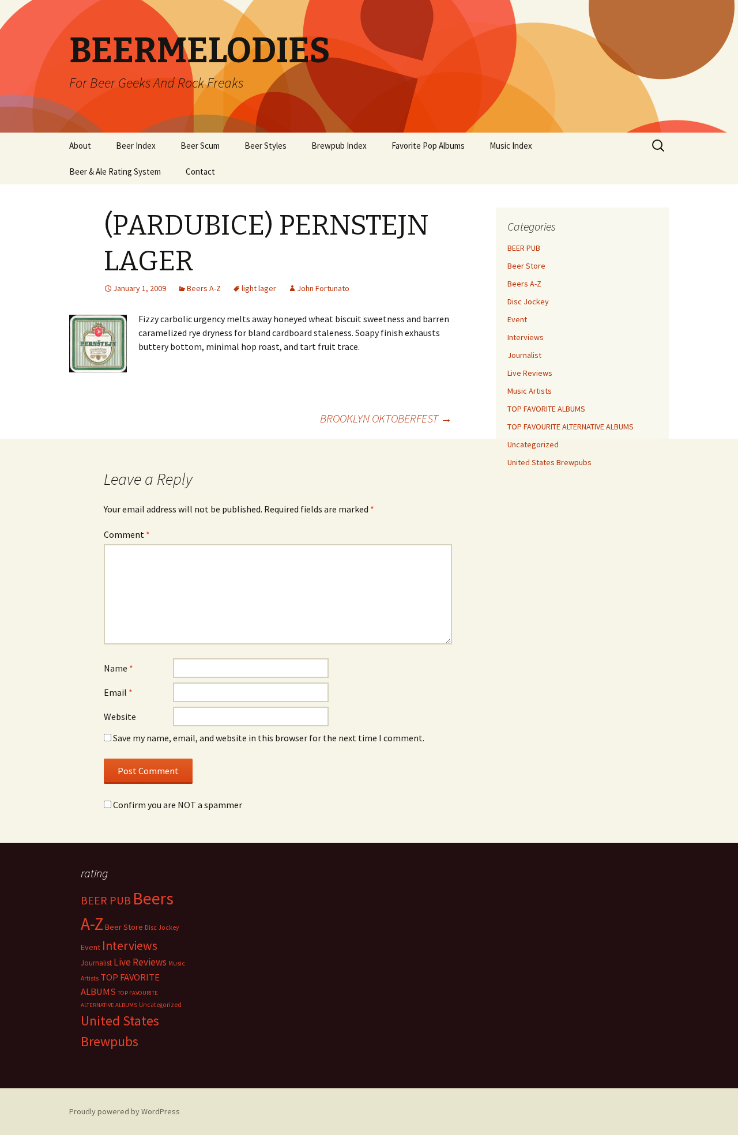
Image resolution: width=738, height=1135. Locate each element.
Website (120, 716)
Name (118, 668)
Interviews (525, 337)
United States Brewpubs (549, 462)
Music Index (511, 145)
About (80, 145)
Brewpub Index (339, 145)
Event (517, 319)
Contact (200, 171)
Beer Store (526, 266)
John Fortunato (323, 288)
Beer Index (136, 145)
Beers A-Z (204, 288)
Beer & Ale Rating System (115, 171)
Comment (127, 534)
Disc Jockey (528, 301)
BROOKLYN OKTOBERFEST (386, 418)
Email (118, 692)
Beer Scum (200, 145)
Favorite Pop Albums (428, 145)
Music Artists (529, 391)
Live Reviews (529, 373)
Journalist (524, 355)
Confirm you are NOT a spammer (176, 804)
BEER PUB (523, 248)
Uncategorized (533, 444)
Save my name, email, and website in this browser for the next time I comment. (268, 738)
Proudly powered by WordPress (124, 1111)
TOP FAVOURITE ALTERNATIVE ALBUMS (570, 426)
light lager (259, 288)
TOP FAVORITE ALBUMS (546, 409)
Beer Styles (265, 145)
